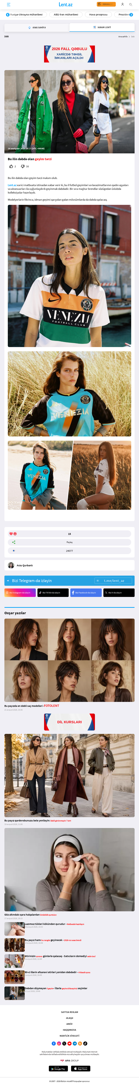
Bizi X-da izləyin (115, 592)
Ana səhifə (122, 36)
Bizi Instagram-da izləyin (19, 592)
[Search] (130, 4)
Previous (8, 15)
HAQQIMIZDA (69, 1029)
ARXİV (69, 1023)
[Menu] (8, 4)
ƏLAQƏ (69, 1017)
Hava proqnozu (98, 14)
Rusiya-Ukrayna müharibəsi (26, 14)
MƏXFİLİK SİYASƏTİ (69, 1035)
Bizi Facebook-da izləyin (85, 592)
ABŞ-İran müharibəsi (66, 14)
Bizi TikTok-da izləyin (51, 592)
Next (131, 15)
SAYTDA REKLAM (69, 1012)
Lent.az (12, 185)
